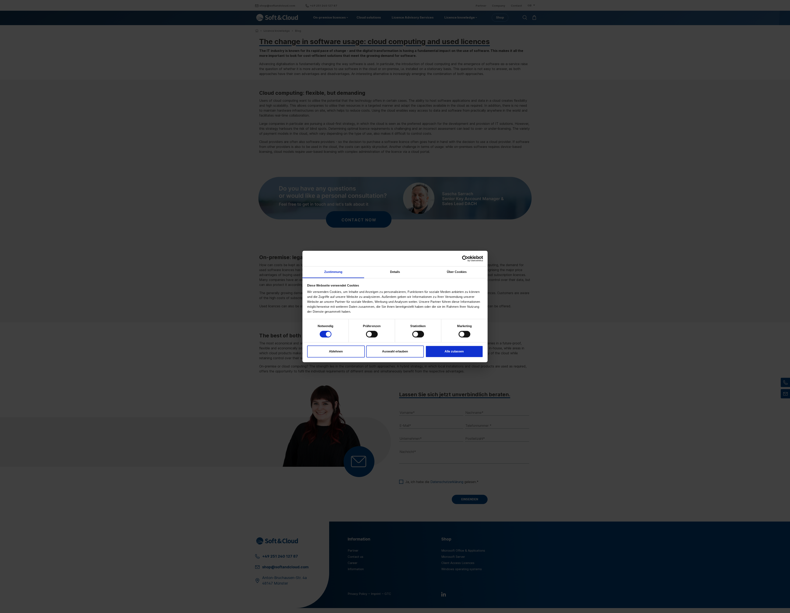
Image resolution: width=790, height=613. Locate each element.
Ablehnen (336, 351)
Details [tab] (395, 272)
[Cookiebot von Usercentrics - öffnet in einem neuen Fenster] (465, 258)
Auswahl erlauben (395, 351)
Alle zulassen (454, 351)
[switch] (372, 334)
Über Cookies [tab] (457, 272)
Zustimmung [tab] (333, 272)
